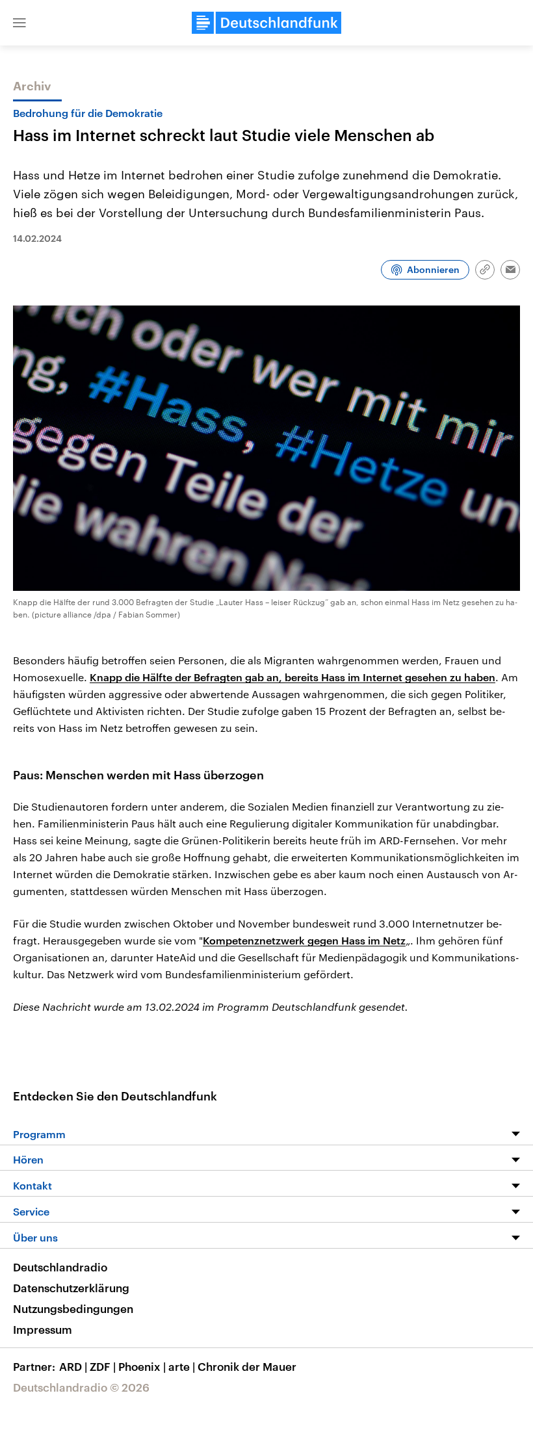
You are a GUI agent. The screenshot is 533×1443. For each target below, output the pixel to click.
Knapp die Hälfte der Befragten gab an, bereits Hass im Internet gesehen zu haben (292, 677)
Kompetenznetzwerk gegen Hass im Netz (304, 940)
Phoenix (142, 1366)
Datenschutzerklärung (71, 1287)
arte (181, 1366)
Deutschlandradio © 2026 (81, 1387)
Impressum (42, 1329)
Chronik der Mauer (247, 1366)
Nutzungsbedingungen (73, 1308)
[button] (19, 22)
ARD (73, 1366)
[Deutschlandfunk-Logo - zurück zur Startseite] (266, 23)
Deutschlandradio (60, 1266)
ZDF (103, 1366)
